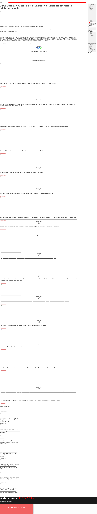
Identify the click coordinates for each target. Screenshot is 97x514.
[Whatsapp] (41, 48)
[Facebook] (37, 48)
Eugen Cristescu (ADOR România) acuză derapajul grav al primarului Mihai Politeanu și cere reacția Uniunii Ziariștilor (28, 83)
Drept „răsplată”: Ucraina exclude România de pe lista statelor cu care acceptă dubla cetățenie (21, 172)
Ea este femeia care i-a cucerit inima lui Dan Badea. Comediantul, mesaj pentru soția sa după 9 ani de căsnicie (9, 478)
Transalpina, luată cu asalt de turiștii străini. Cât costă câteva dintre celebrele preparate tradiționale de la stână (9, 466)
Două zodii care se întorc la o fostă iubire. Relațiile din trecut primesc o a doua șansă (10, 431)
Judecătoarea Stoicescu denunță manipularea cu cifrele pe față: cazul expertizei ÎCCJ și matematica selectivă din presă (27, 193)
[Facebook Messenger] (39, 48)
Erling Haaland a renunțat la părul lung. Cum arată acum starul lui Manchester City (9, 420)
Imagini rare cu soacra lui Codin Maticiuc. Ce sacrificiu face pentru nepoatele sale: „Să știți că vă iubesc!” (9, 454)
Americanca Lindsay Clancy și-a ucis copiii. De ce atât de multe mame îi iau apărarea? (9, 442)
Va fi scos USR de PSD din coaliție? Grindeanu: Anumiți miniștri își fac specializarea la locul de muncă (23, 150)
